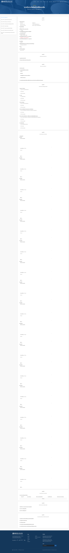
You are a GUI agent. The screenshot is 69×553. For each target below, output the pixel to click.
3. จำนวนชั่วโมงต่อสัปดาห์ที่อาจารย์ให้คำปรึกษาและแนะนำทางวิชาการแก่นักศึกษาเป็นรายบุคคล (31, 80)
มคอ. (28, 540)
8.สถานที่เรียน (21, 41)
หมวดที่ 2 (43, 54)
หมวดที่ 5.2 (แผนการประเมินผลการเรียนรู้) (7, 28)
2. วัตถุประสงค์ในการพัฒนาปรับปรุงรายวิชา (25, 60)
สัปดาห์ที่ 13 (20, 385)
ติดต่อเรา (36, 538)
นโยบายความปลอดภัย (37, 537)
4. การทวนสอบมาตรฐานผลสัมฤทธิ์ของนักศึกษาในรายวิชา (26, 524)
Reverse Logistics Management (36, 25)
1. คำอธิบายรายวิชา (21, 68)
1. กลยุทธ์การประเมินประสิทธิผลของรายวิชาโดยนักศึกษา (26, 518)
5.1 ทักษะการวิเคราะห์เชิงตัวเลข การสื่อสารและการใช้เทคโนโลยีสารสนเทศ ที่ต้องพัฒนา (30, 117)
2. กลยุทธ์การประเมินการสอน (23, 520)
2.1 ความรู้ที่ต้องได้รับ (22, 96)
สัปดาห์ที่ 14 (20, 406)
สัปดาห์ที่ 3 (20, 178)
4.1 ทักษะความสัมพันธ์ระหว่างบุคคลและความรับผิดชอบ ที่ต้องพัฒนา (28, 110)
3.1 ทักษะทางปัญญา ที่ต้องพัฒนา (24, 103)
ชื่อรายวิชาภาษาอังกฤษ (23, 25)
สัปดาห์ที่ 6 (20, 240)
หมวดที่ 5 (43, 132)
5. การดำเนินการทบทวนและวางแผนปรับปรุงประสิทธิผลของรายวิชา (27, 526)
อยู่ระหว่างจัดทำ (22, 50)
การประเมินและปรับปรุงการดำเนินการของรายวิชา (43, 516)
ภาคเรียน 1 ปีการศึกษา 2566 (23, 35)
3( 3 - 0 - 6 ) (22, 27)
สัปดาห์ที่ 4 (20, 199)
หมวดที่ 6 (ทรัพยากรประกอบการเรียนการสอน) (7, 30)
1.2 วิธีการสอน (22, 91)
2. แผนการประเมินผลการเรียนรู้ (23, 495)
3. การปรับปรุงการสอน (22, 522)
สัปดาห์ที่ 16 (20, 447)
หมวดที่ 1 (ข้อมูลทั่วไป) (4, 17)
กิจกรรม (21, 150)
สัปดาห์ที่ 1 (20, 137)
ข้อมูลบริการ (51, 1)
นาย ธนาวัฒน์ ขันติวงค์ (23, 32)
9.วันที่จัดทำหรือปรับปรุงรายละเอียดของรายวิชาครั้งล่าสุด (26, 43)
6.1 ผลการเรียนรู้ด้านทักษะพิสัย (24, 124)
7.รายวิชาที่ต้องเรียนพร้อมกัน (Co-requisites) (25, 38)
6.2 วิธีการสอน (22, 126)
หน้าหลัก (28, 536)
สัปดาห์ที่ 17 (20, 468)
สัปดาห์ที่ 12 (20, 364)
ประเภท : (20, 46)
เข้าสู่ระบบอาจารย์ (22, 549)
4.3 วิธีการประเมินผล (22, 114)
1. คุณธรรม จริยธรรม (22, 88)
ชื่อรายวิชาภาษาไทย (22, 24)
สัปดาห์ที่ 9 (20, 302)
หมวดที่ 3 (43, 64)
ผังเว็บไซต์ (29, 541)
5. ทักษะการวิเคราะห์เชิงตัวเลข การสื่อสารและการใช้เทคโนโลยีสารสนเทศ (28, 116)
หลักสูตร (29, 539)
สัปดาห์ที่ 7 (20, 261)
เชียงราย (21, 42)
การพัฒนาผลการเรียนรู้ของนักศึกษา (43, 86)
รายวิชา (28, 537)
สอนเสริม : (21, 73)
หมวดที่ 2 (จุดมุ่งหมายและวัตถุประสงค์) (7, 19)
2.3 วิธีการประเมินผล (22, 100)
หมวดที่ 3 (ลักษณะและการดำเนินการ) (6, 21)
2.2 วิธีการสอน (22, 98)
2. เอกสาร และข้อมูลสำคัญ (22, 508)
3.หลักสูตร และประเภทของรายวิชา (23, 29)
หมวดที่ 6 (43, 503)
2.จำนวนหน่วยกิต (21, 26)
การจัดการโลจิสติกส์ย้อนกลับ (35, 24)
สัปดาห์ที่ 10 (21, 323)
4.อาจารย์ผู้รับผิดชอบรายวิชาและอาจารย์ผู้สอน (25, 31)
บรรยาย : (21, 71)
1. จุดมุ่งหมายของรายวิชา (22, 58)
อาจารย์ (28, 538)
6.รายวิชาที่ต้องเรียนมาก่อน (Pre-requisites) (25, 36)
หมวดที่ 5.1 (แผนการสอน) (5, 26)
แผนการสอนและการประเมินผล (43, 134)
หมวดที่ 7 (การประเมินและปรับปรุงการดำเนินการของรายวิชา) (8, 33)
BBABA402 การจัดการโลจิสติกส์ (24, 37)
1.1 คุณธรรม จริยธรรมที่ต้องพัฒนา (24, 89)
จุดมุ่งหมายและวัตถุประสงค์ (43, 56)
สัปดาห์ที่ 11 (20, 344)
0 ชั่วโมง (23, 148)
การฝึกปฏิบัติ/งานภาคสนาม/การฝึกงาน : (25, 75)
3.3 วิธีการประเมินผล (22, 107)
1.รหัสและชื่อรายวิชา (21, 21)
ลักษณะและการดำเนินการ (43, 66)
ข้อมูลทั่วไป (43, 19)
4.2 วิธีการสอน (22, 112)
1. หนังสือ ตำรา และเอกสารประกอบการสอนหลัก (25, 506)
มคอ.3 (21, 47)
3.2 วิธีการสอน (22, 105)
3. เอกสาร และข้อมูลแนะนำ (22, 510)
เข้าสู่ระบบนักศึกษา (15, 549)
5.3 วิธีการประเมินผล (22, 121)
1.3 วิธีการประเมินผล (22, 93)
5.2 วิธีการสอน (22, 119)
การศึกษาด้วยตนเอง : (23, 77)
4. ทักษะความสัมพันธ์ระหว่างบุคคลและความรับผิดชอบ (26, 109)
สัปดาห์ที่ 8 (20, 282)
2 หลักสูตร (21, 30)
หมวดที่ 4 (43, 84)
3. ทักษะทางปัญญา (21, 102)
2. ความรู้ (20, 95)
